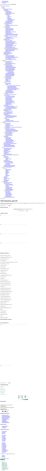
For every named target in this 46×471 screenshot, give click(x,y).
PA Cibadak (4, 437)
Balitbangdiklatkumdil (5, 421)
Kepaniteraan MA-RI (5, 418)
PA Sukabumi (4, 447)
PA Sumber (3, 448)
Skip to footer (4, 2)
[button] (2, 459)
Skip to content (6, 458)
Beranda (3, 455)
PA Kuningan (4, 446)
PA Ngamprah (4, 435)
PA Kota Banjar (4, 451)
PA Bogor (3, 433)
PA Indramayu (4, 443)
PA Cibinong (4, 438)
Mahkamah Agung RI (5, 415)
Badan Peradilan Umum (5, 419)
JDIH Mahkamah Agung (5, 422)
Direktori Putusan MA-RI (5, 417)
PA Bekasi (3, 432)
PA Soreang (4, 452)
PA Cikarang (4, 439)
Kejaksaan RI (4, 427)
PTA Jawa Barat (4, 431)
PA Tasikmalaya (4, 449)
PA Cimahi (3, 440)
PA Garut (3, 442)
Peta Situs (3, 456)
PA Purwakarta (4, 445)
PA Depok (3, 444)
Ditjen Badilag (4, 420)
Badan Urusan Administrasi (6, 416)
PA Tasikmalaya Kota (5, 450)
